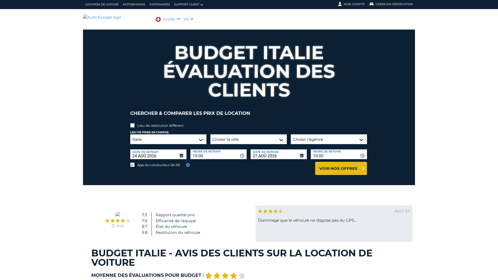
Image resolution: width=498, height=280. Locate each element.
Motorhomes (134, 4)
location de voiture (102, 4)
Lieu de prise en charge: (149, 132)
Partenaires (159, 4)
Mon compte (354, 4)
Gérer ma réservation (394, 4)
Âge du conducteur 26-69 (158, 165)
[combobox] (218, 154)
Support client (186, 4)
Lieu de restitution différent (160, 125)
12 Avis (118, 225)
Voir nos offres (338, 168)
